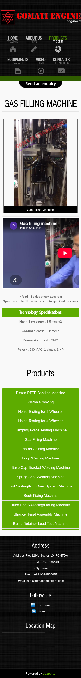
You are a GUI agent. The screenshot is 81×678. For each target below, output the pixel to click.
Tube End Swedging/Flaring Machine (40, 505)
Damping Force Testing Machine (41, 430)
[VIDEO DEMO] (41, 65)
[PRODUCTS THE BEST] (58, 44)
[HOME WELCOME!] (12, 44)
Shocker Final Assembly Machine (40, 514)
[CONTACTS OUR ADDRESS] (61, 65)
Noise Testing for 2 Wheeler (40, 411)
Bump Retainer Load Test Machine (40, 524)
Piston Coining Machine (41, 449)
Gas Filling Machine (41, 440)
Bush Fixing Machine (40, 496)
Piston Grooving (41, 402)
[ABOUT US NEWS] (34, 44)
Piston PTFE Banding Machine (40, 393)
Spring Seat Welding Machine (40, 477)
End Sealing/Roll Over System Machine (40, 486)
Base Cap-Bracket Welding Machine (40, 468)
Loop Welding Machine (40, 458)
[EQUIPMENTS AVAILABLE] (18, 65)
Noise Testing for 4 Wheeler (40, 421)
